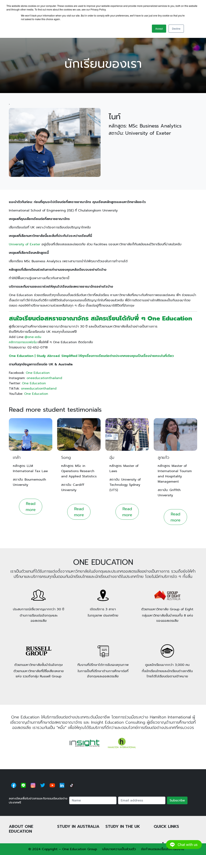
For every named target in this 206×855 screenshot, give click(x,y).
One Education (38, 372)
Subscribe (177, 800)
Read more (31, 507)
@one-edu (33, 337)
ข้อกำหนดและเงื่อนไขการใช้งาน (162, 849)
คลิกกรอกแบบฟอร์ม (23, 342)
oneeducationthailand (44, 378)
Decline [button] (176, 28)
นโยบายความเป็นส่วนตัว (119, 849)
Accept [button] (159, 28)
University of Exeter (24, 244)
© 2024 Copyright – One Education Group (62, 849)
